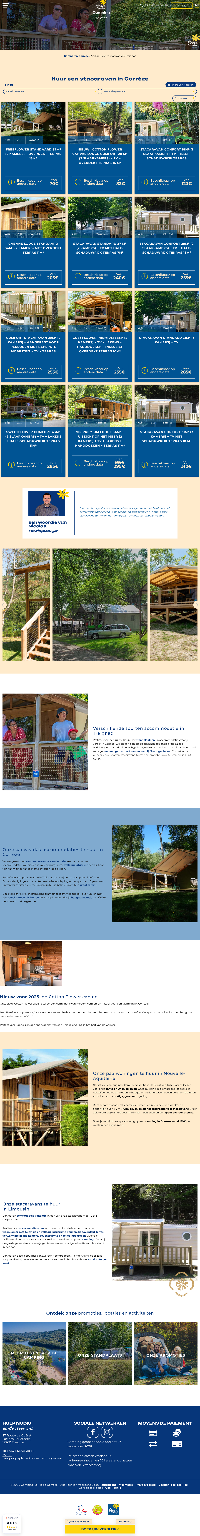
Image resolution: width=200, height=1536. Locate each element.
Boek (181, 5)
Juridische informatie (118, 1484)
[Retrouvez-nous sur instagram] (107, 1432)
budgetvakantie (81, 897)
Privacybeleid (146, 1484)
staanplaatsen (145, 740)
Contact (126, 1521)
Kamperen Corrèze (76, 56)
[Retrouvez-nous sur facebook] (93, 1432)
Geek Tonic (113, 1487)
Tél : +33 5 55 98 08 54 (18, 1451)
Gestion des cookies (173, 1484)
